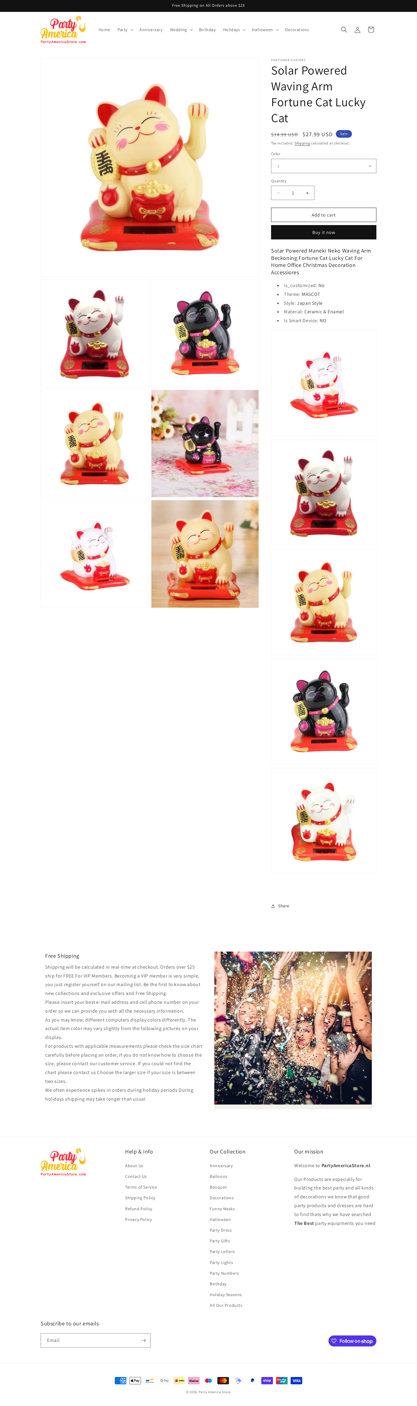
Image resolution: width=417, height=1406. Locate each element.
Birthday (218, 1284)
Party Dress (221, 1230)
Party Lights (221, 1262)
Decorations (222, 1197)
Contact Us (136, 1176)
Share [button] (283, 906)
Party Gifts (220, 1241)
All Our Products (226, 1305)
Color (275, 153)
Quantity (278, 181)
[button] (125, 29)
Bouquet (218, 1187)
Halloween (220, 1219)
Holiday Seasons (226, 1294)
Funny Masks (222, 1208)
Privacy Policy (138, 1219)
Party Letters (222, 1251)
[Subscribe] (143, 1340)
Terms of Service (141, 1187)
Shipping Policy (140, 1197)
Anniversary (221, 1165)
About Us (134, 1165)
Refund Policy (138, 1208)
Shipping (302, 143)
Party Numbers (224, 1273)
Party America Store (215, 1392)
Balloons (218, 1176)
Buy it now (323, 232)
